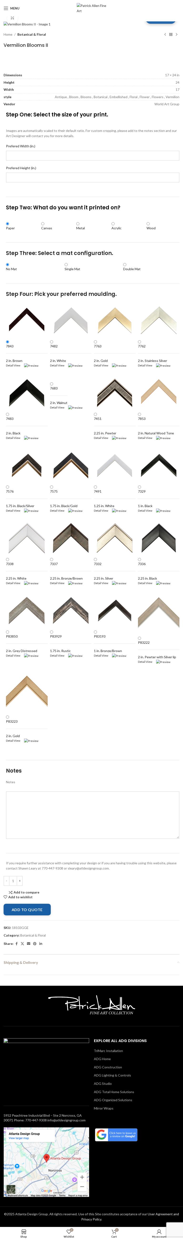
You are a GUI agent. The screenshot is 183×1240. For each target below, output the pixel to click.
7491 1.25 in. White (104, 498)
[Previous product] (165, 35)
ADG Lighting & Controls (112, 1075)
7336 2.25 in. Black (147, 571)
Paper (10, 228)
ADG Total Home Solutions (114, 1092)
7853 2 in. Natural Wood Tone (156, 426)
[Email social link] (28, 944)
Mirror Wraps (103, 1108)
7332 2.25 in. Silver (103, 571)
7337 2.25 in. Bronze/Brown (66, 571)
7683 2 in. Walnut (58, 395)
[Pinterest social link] (35, 944)
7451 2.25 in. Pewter (105, 426)
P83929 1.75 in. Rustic (60, 643)
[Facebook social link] (16, 944)
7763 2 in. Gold (101, 353)
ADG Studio (103, 1083)
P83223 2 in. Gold (13, 728)
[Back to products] (171, 35)
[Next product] (176, 35)
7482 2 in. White (58, 353)
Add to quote (27, 909)
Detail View (15, 365)
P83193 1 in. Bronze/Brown (108, 643)
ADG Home (102, 1059)
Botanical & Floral (31, 34)
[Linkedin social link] (41, 944)
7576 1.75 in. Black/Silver (20, 498)
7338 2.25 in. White (16, 571)
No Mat (11, 269)
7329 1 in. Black (145, 498)
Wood (151, 228)
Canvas (46, 228)
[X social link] (22, 944)
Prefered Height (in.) (21, 168)
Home (8, 34)
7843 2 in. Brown (14, 353)
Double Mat (132, 269)
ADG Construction (108, 1067)
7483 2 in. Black (13, 426)
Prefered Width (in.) (20, 146)
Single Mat (72, 269)
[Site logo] (92, 8)
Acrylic (117, 228)
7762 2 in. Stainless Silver (152, 353)
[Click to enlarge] (12, 18)
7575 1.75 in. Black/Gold (63, 498)
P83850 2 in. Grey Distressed (21, 643)
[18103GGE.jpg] (27, 24)
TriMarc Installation (108, 1051)
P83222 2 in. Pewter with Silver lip (157, 649)
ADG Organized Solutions (113, 1100)
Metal (80, 228)
